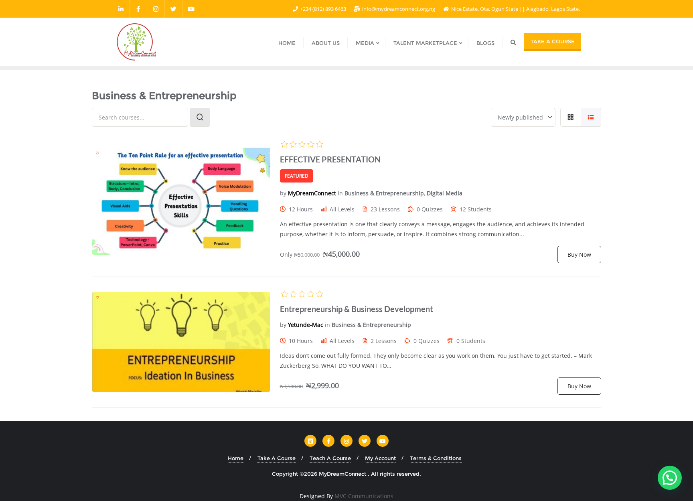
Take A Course (553, 41)
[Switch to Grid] (570, 117)
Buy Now (579, 254)
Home (235, 458)
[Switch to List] (591, 117)
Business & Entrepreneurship (384, 193)
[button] (670, 478)
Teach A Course (330, 458)
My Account (380, 458)
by (283, 193)
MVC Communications (363, 496)
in (340, 193)
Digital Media (444, 193)
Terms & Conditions (436, 458)
